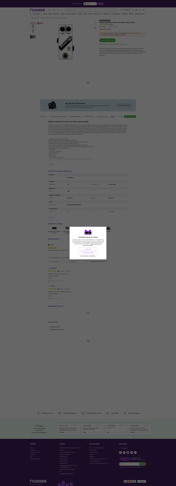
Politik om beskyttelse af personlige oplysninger (92, 244)
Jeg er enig (88, 249)
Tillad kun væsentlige (88, 252)
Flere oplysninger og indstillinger (88, 256)
